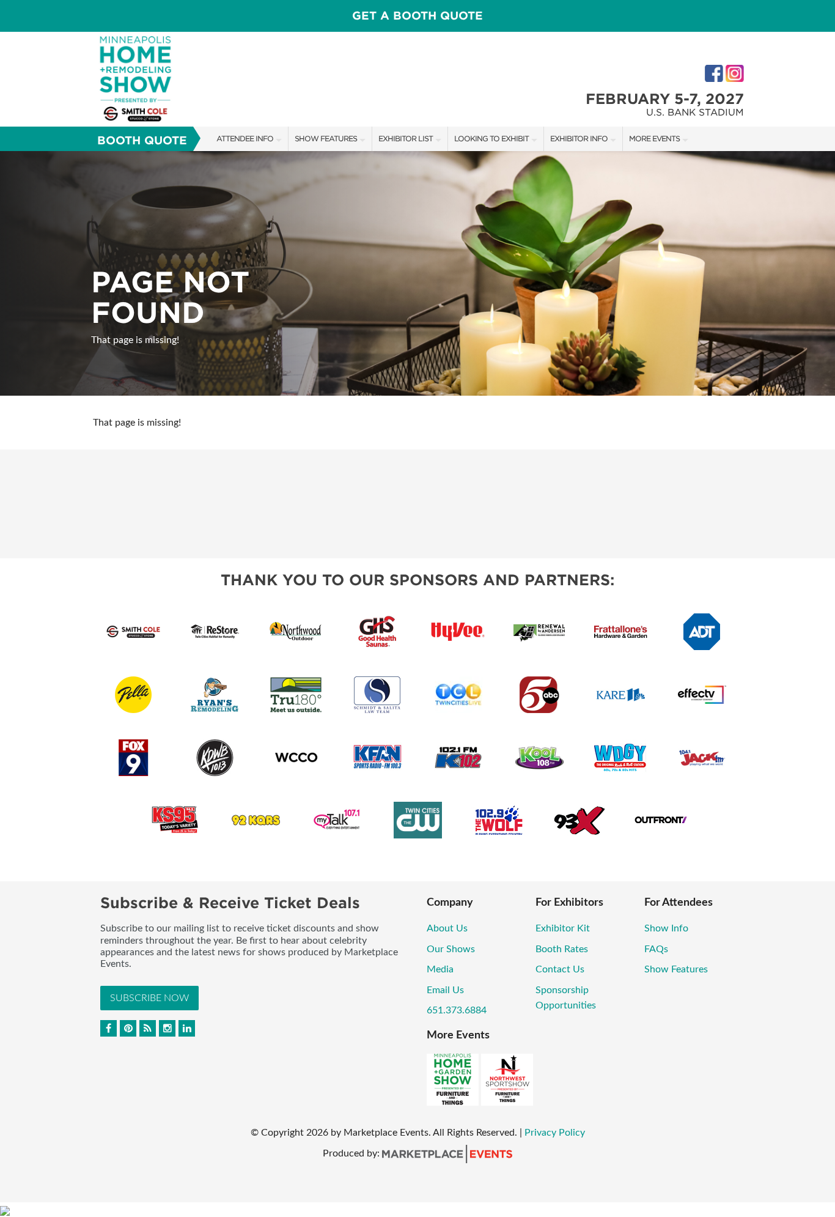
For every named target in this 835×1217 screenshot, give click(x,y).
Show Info (666, 928)
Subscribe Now (149, 998)
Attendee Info (244, 138)
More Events (654, 138)
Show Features (326, 138)
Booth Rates (561, 949)
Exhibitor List (405, 138)
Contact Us (559, 969)
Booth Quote (142, 140)
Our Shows (451, 949)
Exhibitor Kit (562, 928)
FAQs (656, 949)
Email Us (445, 990)
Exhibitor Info (579, 138)
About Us (447, 928)
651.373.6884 (457, 1010)
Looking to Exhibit (491, 138)
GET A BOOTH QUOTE (417, 15)
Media (440, 969)
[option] (417, 273)
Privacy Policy (554, 1132)
